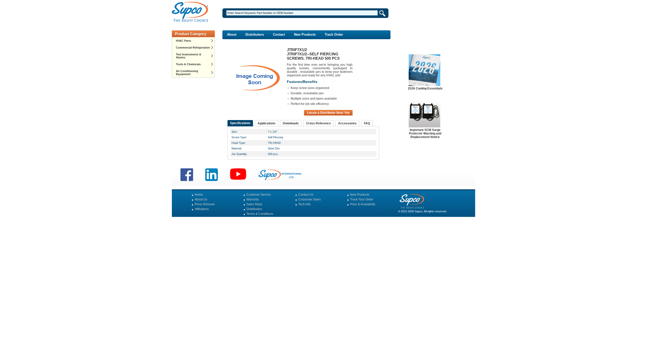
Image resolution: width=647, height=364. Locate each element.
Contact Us (305, 194)
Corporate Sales (309, 199)
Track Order (334, 34)
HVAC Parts (183, 40)
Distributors (254, 34)
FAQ (367, 123)
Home (199, 194)
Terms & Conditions (259, 214)
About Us (201, 199)
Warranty (252, 199)
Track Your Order (361, 199)
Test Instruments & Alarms (188, 56)
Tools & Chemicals (188, 64)
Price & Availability (362, 204)
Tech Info (304, 204)
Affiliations (202, 209)
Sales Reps (254, 204)
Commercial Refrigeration (193, 47)
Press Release (205, 204)
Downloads (291, 123)
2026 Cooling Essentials (425, 88)
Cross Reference (318, 123)
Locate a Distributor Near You (328, 113)
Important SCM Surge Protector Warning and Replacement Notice (425, 133)
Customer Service (258, 194)
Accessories (347, 123)
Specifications (240, 123)
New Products (305, 34)
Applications (266, 123)
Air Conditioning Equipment (187, 73)
